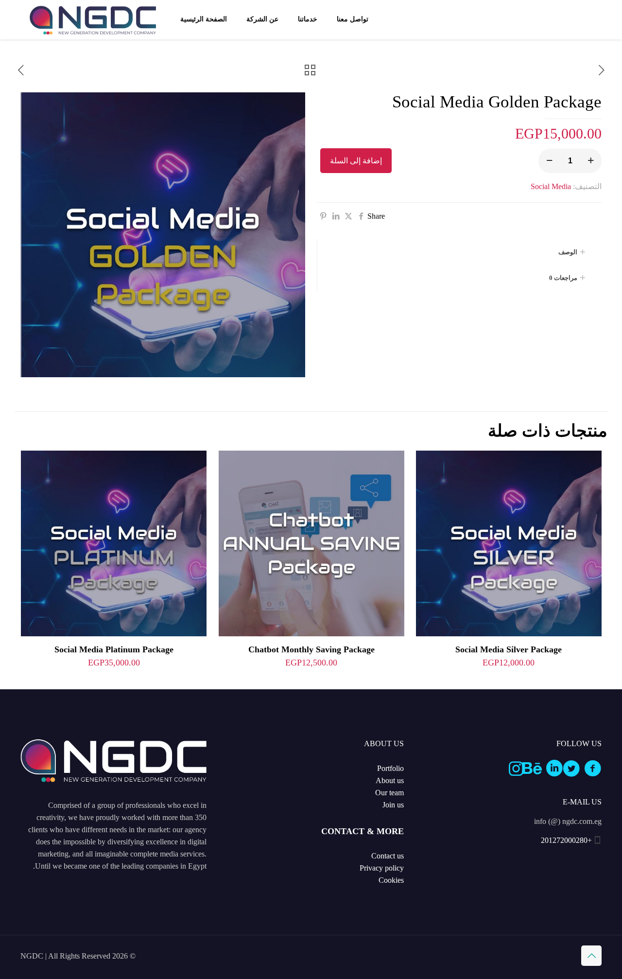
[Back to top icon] (591, 955)
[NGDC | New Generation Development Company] (92, 19)
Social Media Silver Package (508, 649)
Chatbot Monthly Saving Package (311, 649)
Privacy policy (382, 868)
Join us (393, 805)
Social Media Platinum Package (113, 649)
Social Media (551, 186)
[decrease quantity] (549, 161)
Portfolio (390, 768)
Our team (389, 792)
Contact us (387, 856)
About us (390, 780)
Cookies (391, 880)
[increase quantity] (590, 161)
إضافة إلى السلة (356, 161)
